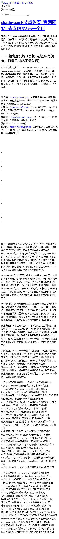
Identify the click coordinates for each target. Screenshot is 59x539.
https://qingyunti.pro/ (19, 97)
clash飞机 (28, 3)
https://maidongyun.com (21, 117)
